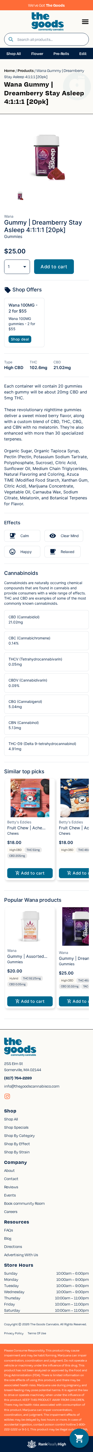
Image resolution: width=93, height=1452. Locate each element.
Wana (12, 950)
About (9, 1170)
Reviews (11, 1186)
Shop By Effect (17, 1143)
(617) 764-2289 (18, 1078)
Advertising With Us (21, 1254)
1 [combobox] (9, 266)
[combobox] (51, 39)
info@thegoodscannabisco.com (31, 1086)
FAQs (8, 1230)
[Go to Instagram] (7, 1096)
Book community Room (24, 1203)
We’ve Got (46, 5)
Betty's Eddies (19, 822)
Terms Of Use (37, 1333)
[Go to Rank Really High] (46, 1444)
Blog (7, 1238)
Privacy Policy (14, 1333)
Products (26, 70)
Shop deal (20, 339)
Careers (10, 1211)
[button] (85, 21)
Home (9, 70)
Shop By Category (19, 1135)
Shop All (11, 1119)
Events (10, 1195)
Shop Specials (16, 1127)
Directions (13, 1246)
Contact (11, 1178)
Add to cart (54, 266)
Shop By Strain (17, 1152)
